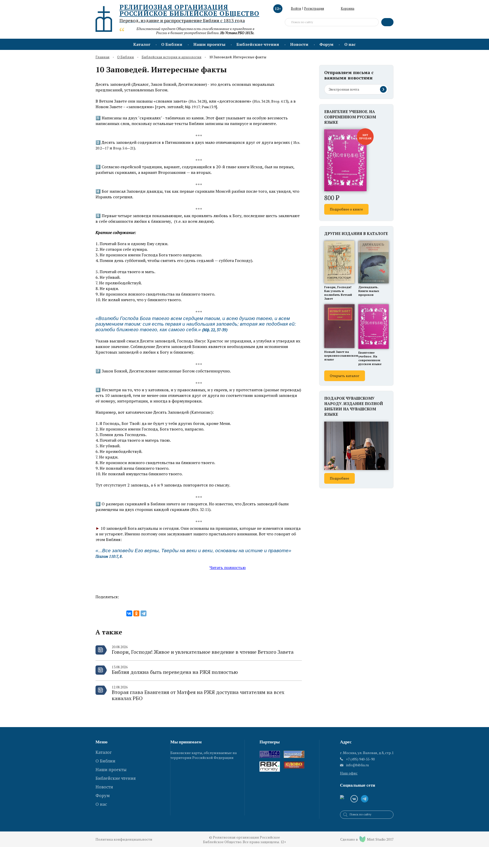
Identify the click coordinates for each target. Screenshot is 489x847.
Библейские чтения (257, 44)
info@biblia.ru (357, 765)
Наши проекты (209, 44)
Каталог (141, 44)
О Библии (171, 44)
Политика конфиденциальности (124, 839)
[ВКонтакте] (129, 613)
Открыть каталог (344, 375)
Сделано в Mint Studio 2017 (366, 839)
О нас (350, 44)
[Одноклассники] (136, 613)
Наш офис (349, 773)
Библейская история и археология (171, 57)
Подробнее (339, 478)
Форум (326, 44)
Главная (103, 57)
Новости (299, 44)
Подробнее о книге (346, 209)
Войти (296, 8)
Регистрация (314, 8)
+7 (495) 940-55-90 (360, 759)
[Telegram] (143, 613)
